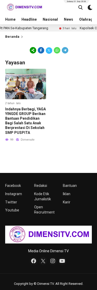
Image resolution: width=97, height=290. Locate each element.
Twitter (11, 202)
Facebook (13, 186)
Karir (66, 202)
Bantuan (70, 186)
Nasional (50, 19)
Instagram (13, 194)
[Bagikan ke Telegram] (64, 50)
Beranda (12, 37)
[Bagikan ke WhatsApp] (57, 50)
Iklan (66, 194)
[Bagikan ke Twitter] (49, 50)
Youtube (12, 210)
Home (10, 19)
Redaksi (40, 186)
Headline (29, 19)
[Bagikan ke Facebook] (41, 50)
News (68, 19)
